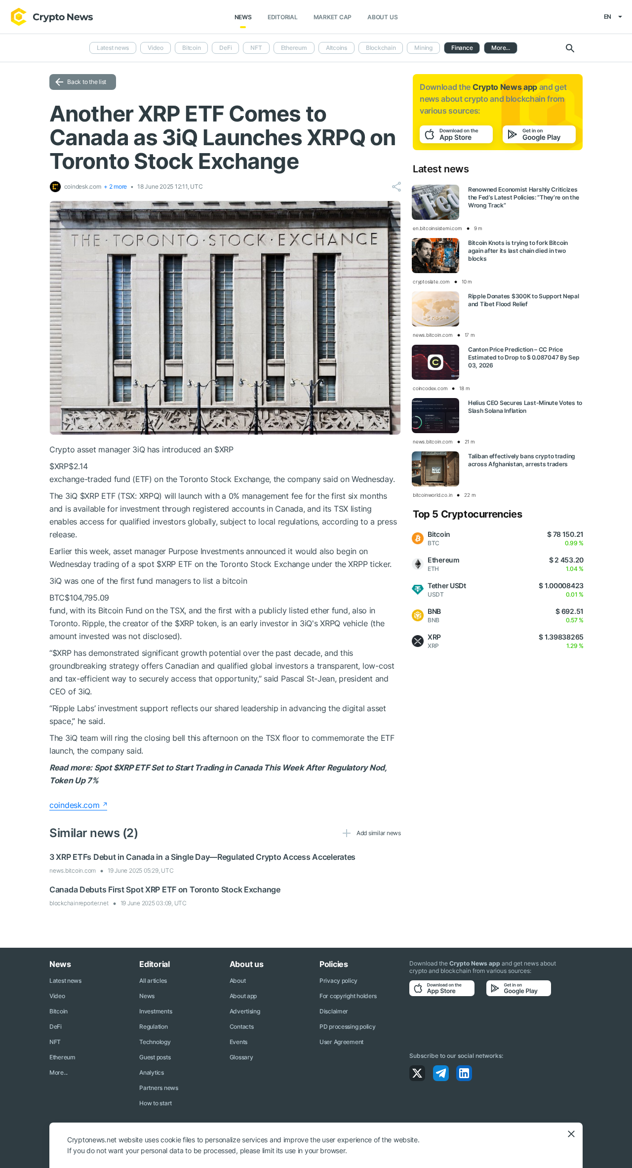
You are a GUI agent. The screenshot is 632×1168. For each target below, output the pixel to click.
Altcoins (336, 47)
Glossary (241, 1057)
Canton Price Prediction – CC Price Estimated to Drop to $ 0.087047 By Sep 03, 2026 (523, 357)
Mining (423, 47)
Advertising (245, 1011)
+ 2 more (115, 186)
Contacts (242, 1026)
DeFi (225, 47)
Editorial (283, 17)
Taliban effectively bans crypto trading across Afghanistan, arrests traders (521, 460)
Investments (155, 1011)
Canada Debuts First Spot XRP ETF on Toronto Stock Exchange (164, 889)
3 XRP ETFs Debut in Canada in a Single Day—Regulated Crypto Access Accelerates (202, 857)
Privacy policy (338, 980)
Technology (154, 1042)
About (238, 980)
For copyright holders (348, 996)
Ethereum (294, 47)
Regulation (153, 1026)
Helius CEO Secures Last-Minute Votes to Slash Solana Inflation (525, 406)
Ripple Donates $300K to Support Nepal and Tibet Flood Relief (523, 300)
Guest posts (154, 1057)
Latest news (113, 47)
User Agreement (341, 1042)
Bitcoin (191, 47)
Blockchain (381, 47)
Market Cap (333, 17)
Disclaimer (333, 1011)
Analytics (151, 1072)
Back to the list (86, 81)
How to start (155, 1103)
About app (243, 996)
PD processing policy (347, 1026)
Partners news (158, 1087)
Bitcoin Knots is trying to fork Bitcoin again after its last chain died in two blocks (518, 250)
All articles (153, 980)
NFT (256, 47)
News (243, 17)
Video (155, 47)
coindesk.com (74, 805)
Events (238, 1042)
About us (382, 17)
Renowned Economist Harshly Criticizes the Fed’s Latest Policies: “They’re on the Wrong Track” (523, 197)
